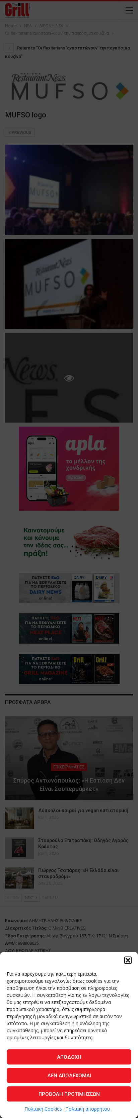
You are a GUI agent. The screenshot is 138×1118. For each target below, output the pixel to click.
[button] (128, 960)
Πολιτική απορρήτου (87, 1109)
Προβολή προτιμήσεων (69, 1094)
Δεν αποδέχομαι (69, 1076)
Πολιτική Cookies (43, 1109)
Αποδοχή (69, 1057)
